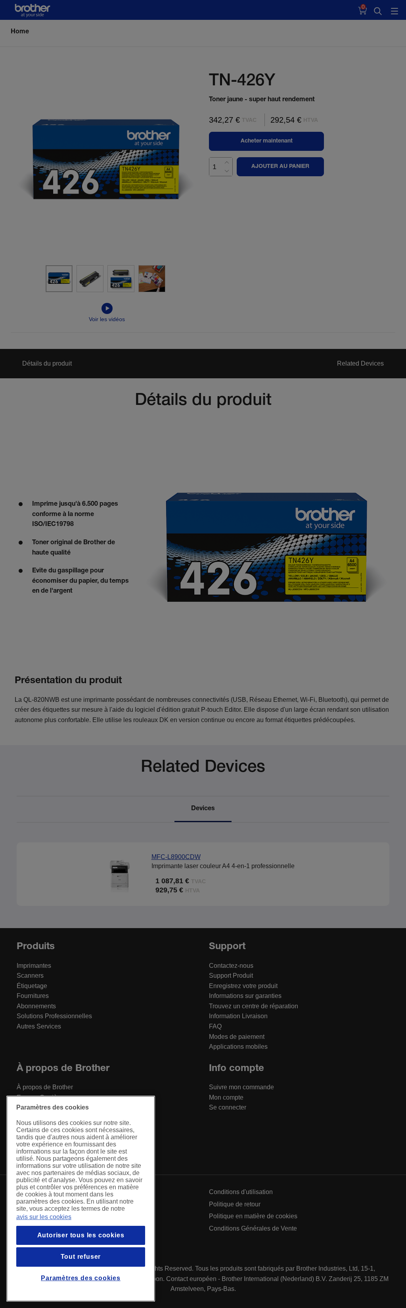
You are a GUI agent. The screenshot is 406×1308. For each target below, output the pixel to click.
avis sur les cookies (43, 1217)
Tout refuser (81, 1256)
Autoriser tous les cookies (80, 1235)
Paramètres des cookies (81, 1278)
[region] (80, 1199)
